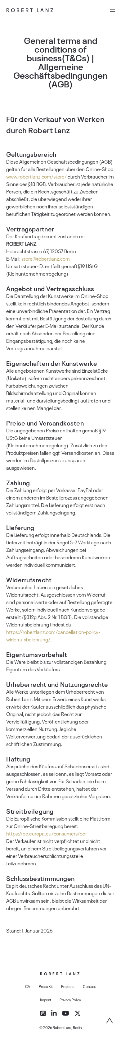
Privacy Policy (70, 999)
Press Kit (46, 986)
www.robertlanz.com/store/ (36, 176)
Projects (67, 986)
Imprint (45, 999)
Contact (89, 986)
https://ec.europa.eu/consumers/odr (46, 833)
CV (27, 986)
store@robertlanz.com (45, 258)
